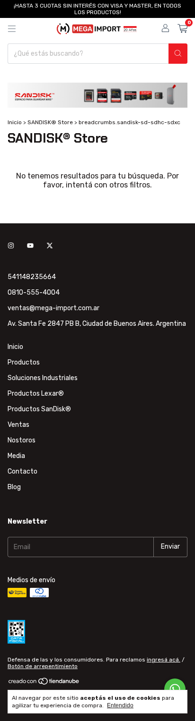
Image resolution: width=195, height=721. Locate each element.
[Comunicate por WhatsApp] (175, 689)
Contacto (22, 471)
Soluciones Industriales (43, 378)
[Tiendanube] (44, 683)
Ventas (18, 425)
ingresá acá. (163, 659)
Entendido (120, 705)
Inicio (15, 122)
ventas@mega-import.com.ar (53, 308)
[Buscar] (177, 53)
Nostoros (21, 440)
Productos (24, 362)
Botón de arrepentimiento (43, 666)
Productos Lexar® (36, 394)
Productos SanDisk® (39, 409)
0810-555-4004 (34, 292)
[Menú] (12, 29)
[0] (182, 28)
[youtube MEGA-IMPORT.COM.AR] (30, 246)
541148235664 (32, 277)
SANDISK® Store (50, 122)
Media (16, 456)
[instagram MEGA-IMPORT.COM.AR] (11, 246)
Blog (14, 487)
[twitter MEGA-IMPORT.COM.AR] (49, 246)
